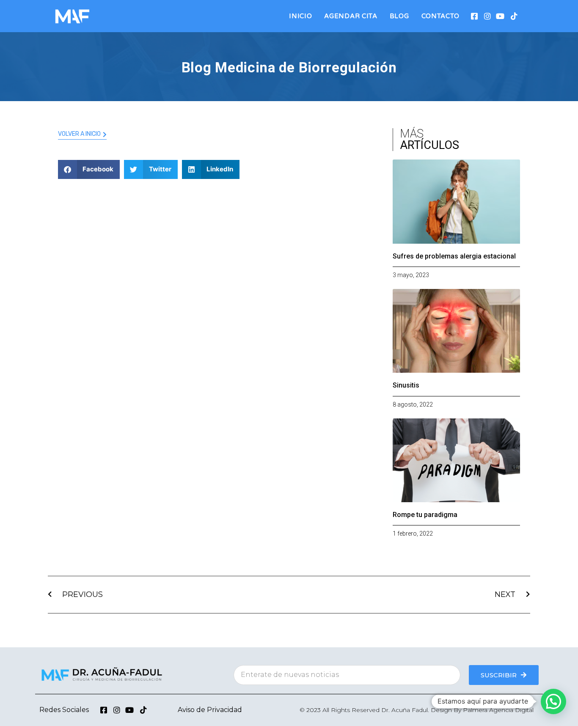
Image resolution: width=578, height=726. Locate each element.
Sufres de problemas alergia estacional (454, 256)
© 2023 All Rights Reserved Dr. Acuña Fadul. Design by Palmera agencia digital (417, 710)
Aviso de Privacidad (210, 710)
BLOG (399, 16)
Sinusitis (406, 385)
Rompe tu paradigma (425, 515)
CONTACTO (440, 16)
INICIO (300, 16)
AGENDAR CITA (350, 16)
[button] (89, 169)
